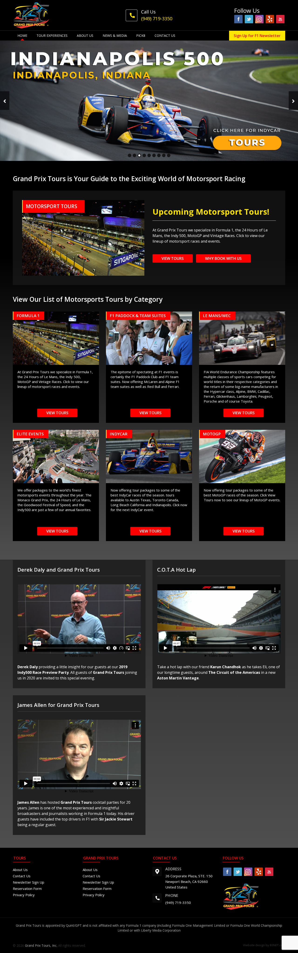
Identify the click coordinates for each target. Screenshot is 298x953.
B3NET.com (277, 945)
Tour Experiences (52, 35)
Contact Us (165, 35)
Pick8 (140, 35)
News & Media (115, 35)
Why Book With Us (223, 258)
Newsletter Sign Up (28, 882)
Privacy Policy (24, 894)
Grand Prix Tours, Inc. (41, 945)
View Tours (173, 258)
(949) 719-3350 (178, 902)
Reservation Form (27, 888)
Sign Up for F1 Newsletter (257, 35)
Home (22, 35)
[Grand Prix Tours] (31, 14)
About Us (85, 35)
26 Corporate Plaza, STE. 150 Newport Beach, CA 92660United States (189, 881)
